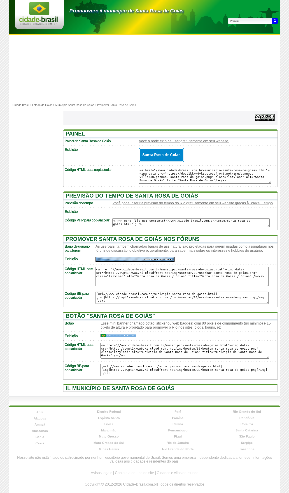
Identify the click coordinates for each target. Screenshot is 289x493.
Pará (178, 411)
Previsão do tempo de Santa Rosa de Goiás (132, 196)
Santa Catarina (246, 430)
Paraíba (178, 418)
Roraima (246, 424)
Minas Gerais (109, 449)
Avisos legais (101, 473)
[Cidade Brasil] (38, 23)
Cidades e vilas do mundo (177, 473)
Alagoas (40, 418)
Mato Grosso (109, 436)
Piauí (178, 436)
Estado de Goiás (42, 105)
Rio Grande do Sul (247, 411)
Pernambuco (178, 430)
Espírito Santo (109, 418)
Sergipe (247, 443)
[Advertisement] (144, 68)
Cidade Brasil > (22, 105)
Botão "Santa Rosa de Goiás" (110, 316)
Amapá (40, 424)
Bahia (39, 437)
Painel (75, 134)
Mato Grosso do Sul (108, 443)
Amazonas (40, 431)
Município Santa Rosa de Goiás (74, 105)
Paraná (177, 424)
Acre (39, 412)
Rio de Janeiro (178, 443)
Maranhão (109, 430)
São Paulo (247, 436)
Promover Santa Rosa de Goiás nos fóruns (133, 239)
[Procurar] (275, 21)
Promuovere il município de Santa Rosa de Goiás (126, 11)
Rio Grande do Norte (178, 449)
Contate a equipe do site (134, 473)
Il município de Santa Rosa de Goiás (120, 388)
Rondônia (246, 418)
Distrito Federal (109, 411)
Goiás (108, 424)
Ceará (39, 443)
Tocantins (246, 449)
